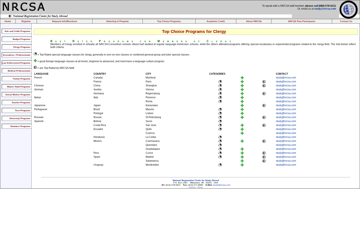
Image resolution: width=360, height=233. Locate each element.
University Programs (19, 118)
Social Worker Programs (17, 94)
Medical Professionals (19, 71)
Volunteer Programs (20, 126)
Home (8, 21)
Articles (192, 187)
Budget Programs (21, 39)
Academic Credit (216, 21)
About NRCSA (254, 21)
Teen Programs (22, 110)
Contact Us (346, 21)
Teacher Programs (21, 102)
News (200, 187)
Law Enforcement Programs (16, 63)
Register (26, 21)
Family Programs (21, 79)
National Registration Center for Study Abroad (196, 180)
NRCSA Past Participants (301, 21)
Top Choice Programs (169, 21)
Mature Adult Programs (18, 87)
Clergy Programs (21, 47)
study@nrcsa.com (325, 8)
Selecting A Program (117, 21)
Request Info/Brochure (64, 21)
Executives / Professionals (16, 55)
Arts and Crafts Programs (17, 31)
